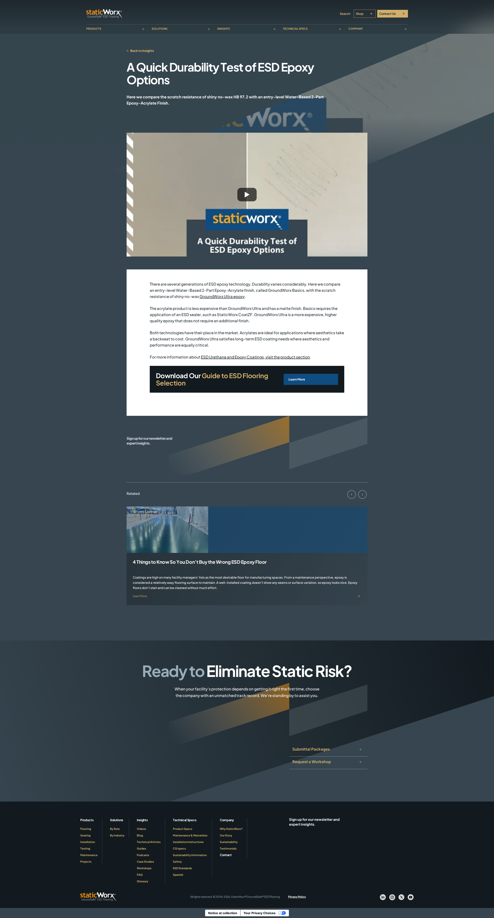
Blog (140, 835)
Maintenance (89, 855)
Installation (87, 842)
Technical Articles (149, 842)
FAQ (140, 874)
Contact (226, 855)
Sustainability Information (190, 855)
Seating (85, 835)
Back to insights (142, 51)
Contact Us (387, 14)
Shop (360, 14)
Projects (85, 861)
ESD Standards (182, 868)
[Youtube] (411, 897)
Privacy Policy (297, 896)
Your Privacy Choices (260, 913)
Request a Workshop (311, 761)
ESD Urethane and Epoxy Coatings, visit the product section (255, 356)
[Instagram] (392, 897)
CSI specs (179, 848)
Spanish (178, 874)
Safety (177, 861)
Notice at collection (222, 913)
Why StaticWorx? (231, 828)
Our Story (226, 835)
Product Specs (182, 828)
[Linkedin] (383, 897)
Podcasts (143, 855)
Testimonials (228, 848)
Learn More (296, 379)
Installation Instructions (188, 842)
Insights (223, 28)
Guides (141, 848)
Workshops (144, 868)
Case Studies (145, 861)
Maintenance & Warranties (190, 835)
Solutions (159, 28)
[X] (401, 897)
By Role (115, 828)
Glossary (142, 881)
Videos (141, 828)
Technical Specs (295, 28)
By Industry (117, 835)
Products (93, 28)
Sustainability (229, 842)
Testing (85, 848)
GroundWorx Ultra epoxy (222, 296)
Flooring (85, 828)
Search (345, 14)
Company (356, 28)
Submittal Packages (311, 749)
